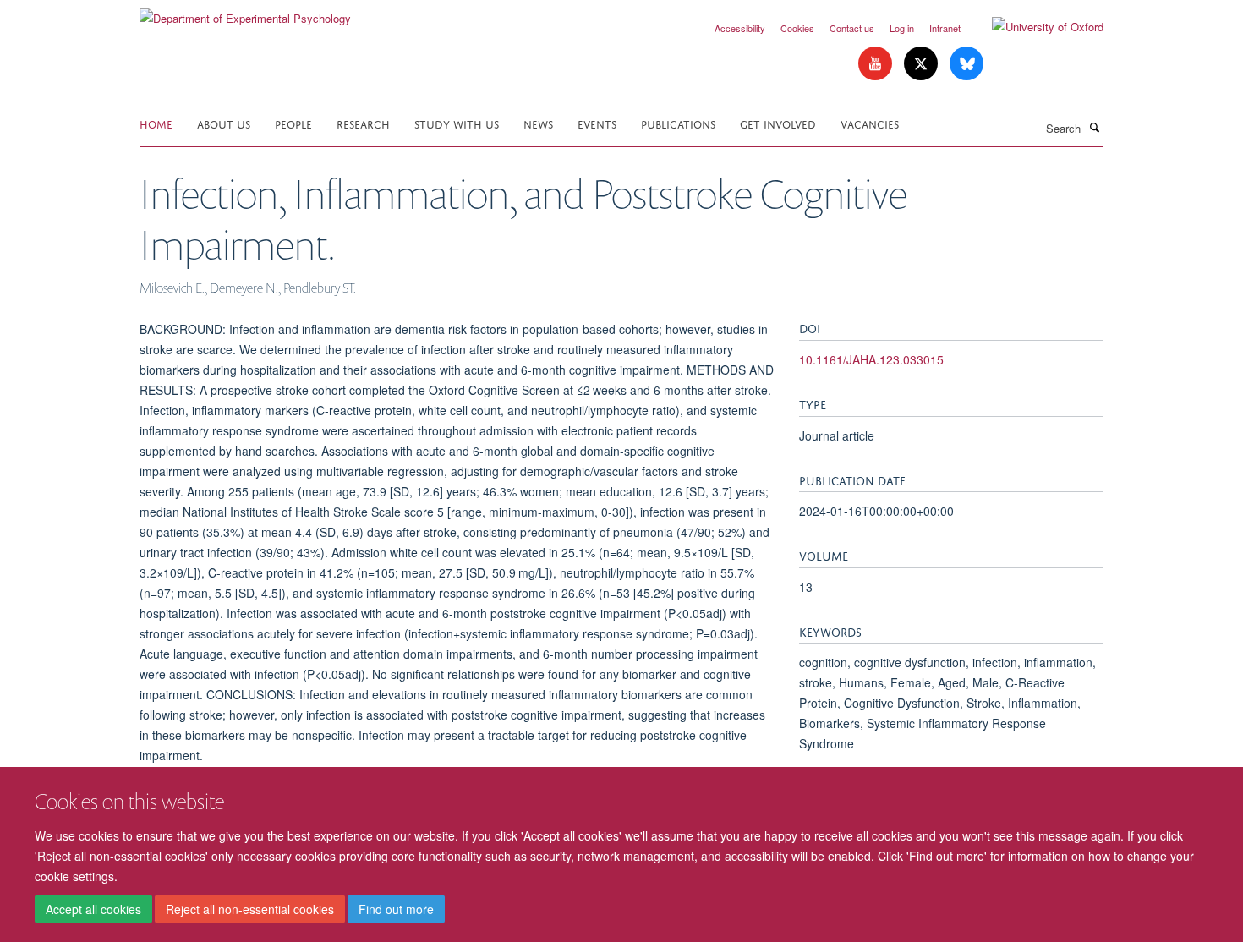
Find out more (396, 909)
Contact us (852, 28)
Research (363, 123)
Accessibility (740, 28)
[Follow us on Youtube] (876, 64)
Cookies (797, 28)
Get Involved (778, 123)
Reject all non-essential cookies (250, 909)
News (538, 123)
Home (156, 123)
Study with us (456, 123)
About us (223, 123)
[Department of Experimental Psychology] (245, 12)
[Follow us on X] (922, 64)
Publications (678, 123)
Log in (902, 28)
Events (597, 123)
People (293, 123)
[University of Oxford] (1034, 27)
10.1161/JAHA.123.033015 (871, 359)
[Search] (1094, 127)
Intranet (945, 28)
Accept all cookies (93, 909)
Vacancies (870, 123)
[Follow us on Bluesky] (966, 64)
